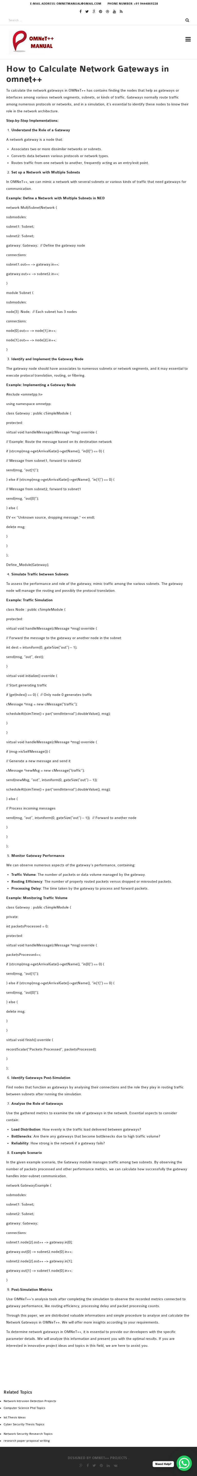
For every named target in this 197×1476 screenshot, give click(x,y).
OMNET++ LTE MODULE (92, 290)
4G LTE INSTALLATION (94, 142)
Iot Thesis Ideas (15, 1417)
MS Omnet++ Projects (96, 98)
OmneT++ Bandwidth (93, 269)
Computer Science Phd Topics (24, 1408)
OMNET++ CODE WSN (91, 283)
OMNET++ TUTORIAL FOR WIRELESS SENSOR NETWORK (114, 388)
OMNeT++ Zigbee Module (96, 426)
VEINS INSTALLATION (94, 204)
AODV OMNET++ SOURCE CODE (102, 221)
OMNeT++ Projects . (110, 1458)
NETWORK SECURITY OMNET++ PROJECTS (112, 241)
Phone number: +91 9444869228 (132, 3)
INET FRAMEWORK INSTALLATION (105, 156)
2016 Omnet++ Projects (97, 119)
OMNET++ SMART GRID (95, 361)
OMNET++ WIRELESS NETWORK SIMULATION (115, 419)
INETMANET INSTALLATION (99, 163)
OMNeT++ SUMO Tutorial (98, 368)
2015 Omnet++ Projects (97, 126)
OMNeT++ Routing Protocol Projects (112, 341)
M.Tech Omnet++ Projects (100, 105)
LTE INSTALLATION (91, 177)
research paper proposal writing (27, 1440)
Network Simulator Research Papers (110, 255)
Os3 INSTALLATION (92, 190)
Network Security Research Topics (28, 1434)
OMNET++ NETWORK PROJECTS (103, 327)
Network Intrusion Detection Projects (30, 1401)
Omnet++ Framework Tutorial (105, 248)
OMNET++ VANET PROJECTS (99, 398)
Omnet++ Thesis (90, 84)
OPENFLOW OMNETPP (94, 440)
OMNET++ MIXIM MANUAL (95, 304)
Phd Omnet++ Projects (97, 91)
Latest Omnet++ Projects (100, 112)
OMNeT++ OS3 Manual (95, 320)
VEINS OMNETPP (89, 228)
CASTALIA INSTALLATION (97, 149)
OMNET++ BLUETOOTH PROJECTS (102, 276)
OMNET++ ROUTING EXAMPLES (102, 334)
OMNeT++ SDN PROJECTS (97, 354)
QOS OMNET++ (87, 433)
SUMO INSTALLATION (93, 197)
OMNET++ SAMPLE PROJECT (99, 348)
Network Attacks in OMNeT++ (104, 234)
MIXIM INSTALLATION (94, 184)
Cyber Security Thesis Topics (24, 1424)
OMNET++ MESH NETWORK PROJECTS (106, 297)
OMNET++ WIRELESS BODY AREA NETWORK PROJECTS (113, 409)
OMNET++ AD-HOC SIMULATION (101, 262)
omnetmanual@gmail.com (78, 3)
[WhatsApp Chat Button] (184, 1463)
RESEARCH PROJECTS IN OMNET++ (105, 68)
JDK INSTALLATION (91, 170)
